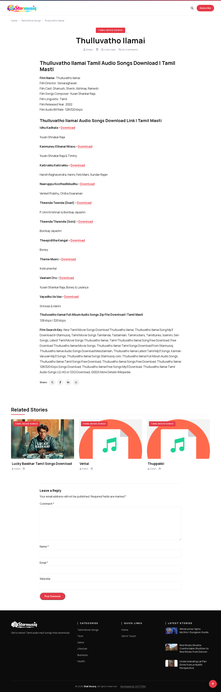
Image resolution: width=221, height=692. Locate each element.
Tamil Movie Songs (31, 20)
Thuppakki (156, 463)
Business (82, 655)
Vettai (84, 463)
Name (44, 546)
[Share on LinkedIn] (68, 382)
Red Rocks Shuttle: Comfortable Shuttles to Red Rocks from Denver (194, 648)
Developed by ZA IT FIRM (133, 686)
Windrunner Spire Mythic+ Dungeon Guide (194, 630)
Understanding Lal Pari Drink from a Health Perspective (193, 665)
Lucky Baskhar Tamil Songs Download (42, 463)
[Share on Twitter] (52, 382)
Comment (47, 504)
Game (80, 642)
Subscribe (205, 7)
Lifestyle (82, 648)
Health (81, 661)
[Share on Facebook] (60, 382)
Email (44, 563)
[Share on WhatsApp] (76, 382)
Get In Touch (128, 636)
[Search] (192, 8)
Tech (80, 636)
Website (45, 579)
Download (68, 128)
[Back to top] (213, 684)
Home (14, 20)
